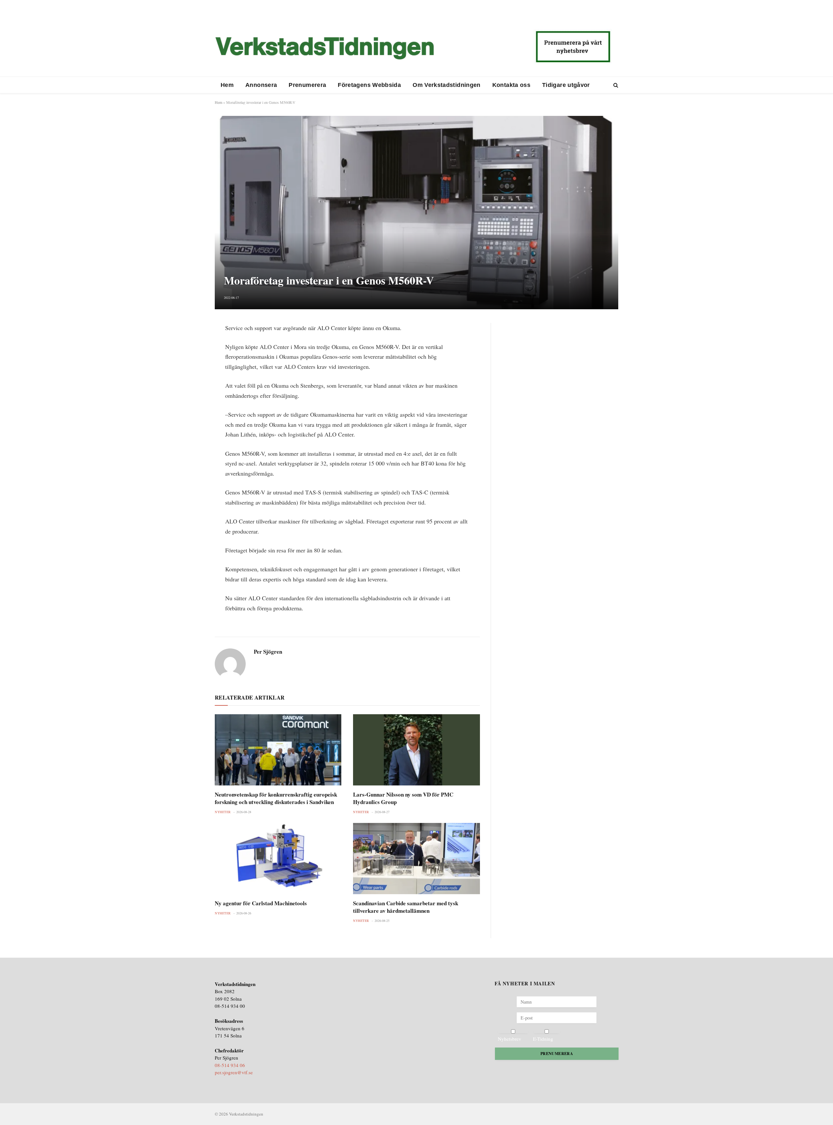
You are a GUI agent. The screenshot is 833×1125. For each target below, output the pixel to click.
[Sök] (615, 85)
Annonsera (261, 85)
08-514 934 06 (230, 1065)
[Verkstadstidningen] (324, 48)
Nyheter (223, 812)
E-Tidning (543, 1038)
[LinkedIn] (191, 360)
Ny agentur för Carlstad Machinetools (261, 903)
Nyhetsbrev (509, 1038)
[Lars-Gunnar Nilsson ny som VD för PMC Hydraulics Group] (416, 749)
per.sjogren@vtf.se (234, 1072)
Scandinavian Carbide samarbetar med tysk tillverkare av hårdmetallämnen (405, 906)
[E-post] (191, 375)
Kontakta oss (511, 85)
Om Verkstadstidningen (447, 85)
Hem (227, 85)
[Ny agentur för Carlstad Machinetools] (278, 858)
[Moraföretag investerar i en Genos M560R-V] (416, 212)
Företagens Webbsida (369, 85)
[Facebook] (191, 344)
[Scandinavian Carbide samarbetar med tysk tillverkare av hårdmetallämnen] (416, 858)
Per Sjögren (268, 651)
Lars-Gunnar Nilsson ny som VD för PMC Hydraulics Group (403, 798)
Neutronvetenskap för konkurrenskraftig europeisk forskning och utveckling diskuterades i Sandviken (276, 798)
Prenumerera (307, 85)
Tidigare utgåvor (566, 85)
